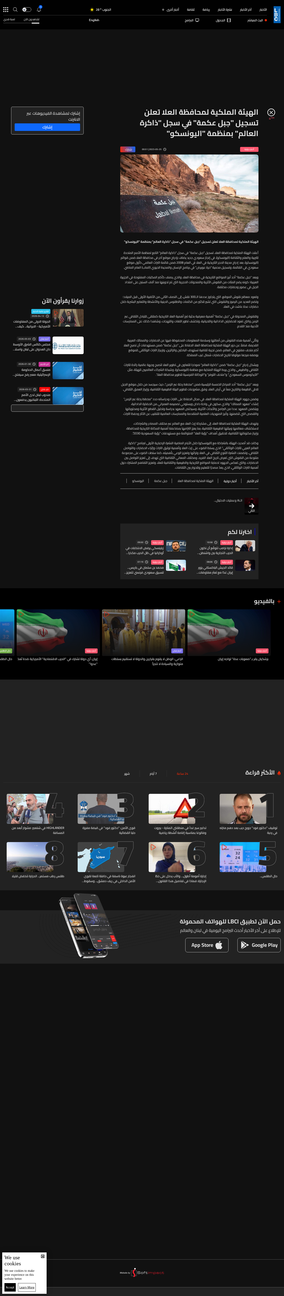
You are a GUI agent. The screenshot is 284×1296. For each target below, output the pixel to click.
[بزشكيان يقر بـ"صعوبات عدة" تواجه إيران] (229, 637)
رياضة (206, 9)
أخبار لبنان (44, 339)
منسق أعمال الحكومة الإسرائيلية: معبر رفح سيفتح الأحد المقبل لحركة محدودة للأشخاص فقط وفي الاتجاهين (30, 372)
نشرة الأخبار (225, 9)
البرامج (189, 20)
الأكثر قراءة (260, 772)
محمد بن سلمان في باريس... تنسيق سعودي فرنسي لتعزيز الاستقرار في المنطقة (145, 570)
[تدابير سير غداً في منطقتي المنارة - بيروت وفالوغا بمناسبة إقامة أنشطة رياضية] (177, 814)
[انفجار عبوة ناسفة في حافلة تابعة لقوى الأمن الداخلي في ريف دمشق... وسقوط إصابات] (106, 862)
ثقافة (191, 9)
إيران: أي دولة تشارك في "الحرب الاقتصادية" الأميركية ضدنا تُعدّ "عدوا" (58, 661)
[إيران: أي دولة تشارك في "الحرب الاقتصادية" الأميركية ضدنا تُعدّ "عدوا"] (58, 637)
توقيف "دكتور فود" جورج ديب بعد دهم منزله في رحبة (248, 830)
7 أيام (153, 773)
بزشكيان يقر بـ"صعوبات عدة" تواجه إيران (243, 659)
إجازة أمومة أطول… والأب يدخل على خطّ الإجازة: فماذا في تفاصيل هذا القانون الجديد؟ (180, 878)
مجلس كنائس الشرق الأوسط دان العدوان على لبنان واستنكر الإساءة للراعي (31, 347)
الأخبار (263, 9)
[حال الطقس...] (248, 862)
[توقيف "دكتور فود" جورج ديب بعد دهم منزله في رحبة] (248, 814)
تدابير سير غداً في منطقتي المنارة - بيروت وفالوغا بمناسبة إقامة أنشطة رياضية (180, 830)
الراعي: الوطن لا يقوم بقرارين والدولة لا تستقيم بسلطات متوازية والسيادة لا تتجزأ (147, 661)
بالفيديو (264, 601)
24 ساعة (182, 773)
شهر (127, 773)
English (94, 20)
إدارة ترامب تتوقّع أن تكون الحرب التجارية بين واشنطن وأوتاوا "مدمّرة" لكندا (216, 550)
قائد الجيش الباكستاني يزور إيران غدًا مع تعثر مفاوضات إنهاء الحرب (215, 570)
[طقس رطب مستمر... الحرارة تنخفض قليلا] (35, 862)
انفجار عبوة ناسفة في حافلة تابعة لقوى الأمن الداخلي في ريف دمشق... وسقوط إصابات (109, 878)
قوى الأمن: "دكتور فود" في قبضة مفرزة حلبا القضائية (109, 830)
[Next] (5, 637)
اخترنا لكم (240, 532)
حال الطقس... (268, 876)
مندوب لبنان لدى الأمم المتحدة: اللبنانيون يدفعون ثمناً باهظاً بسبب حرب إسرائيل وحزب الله (32, 397)
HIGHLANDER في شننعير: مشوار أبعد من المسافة (38, 830)
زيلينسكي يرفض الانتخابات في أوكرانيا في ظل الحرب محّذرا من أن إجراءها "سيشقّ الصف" (144, 550)
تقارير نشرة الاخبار (41, 311)
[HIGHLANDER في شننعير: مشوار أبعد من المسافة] (35, 814)
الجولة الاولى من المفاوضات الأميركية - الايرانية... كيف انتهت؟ (31, 324)
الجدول (220, 20)
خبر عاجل (45, 389)
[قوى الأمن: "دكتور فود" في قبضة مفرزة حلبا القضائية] (106, 814)
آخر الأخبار (246, 9)
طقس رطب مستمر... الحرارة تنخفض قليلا (38, 876)
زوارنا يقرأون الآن (63, 301)
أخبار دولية (226, 543)
